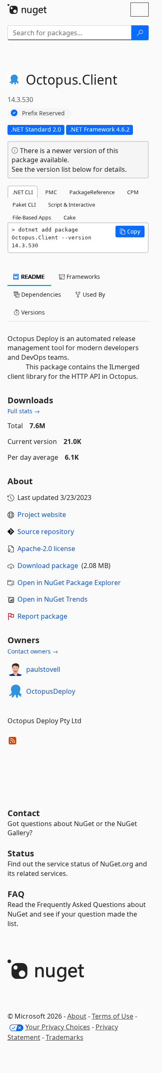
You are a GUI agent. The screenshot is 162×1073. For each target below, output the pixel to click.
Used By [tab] (93, 294)
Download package (47, 565)
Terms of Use (112, 1016)
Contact (23, 813)
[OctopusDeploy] (15, 691)
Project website (41, 514)
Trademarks (64, 1037)
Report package (42, 616)
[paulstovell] (15, 669)
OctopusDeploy (50, 691)
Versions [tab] (32, 312)
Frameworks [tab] (82, 276)
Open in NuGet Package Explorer (69, 582)
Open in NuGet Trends (52, 599)
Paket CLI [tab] (24, 204)
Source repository (45, 531)
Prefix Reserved (43, 113)
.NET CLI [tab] (22, 192)
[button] (130, 231)
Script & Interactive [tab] (71, 204)
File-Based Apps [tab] (31, 217)
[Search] (140, 32)
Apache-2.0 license (46, 548)
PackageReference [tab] (92, 192)
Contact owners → (32, 651)
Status (20, 853)
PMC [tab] (51, 192)
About (76, 1016)
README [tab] (32, 276)
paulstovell (43, 669)
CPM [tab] (133, 192)
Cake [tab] (70, 217)
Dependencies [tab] (40, 294)
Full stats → (23, 411)
